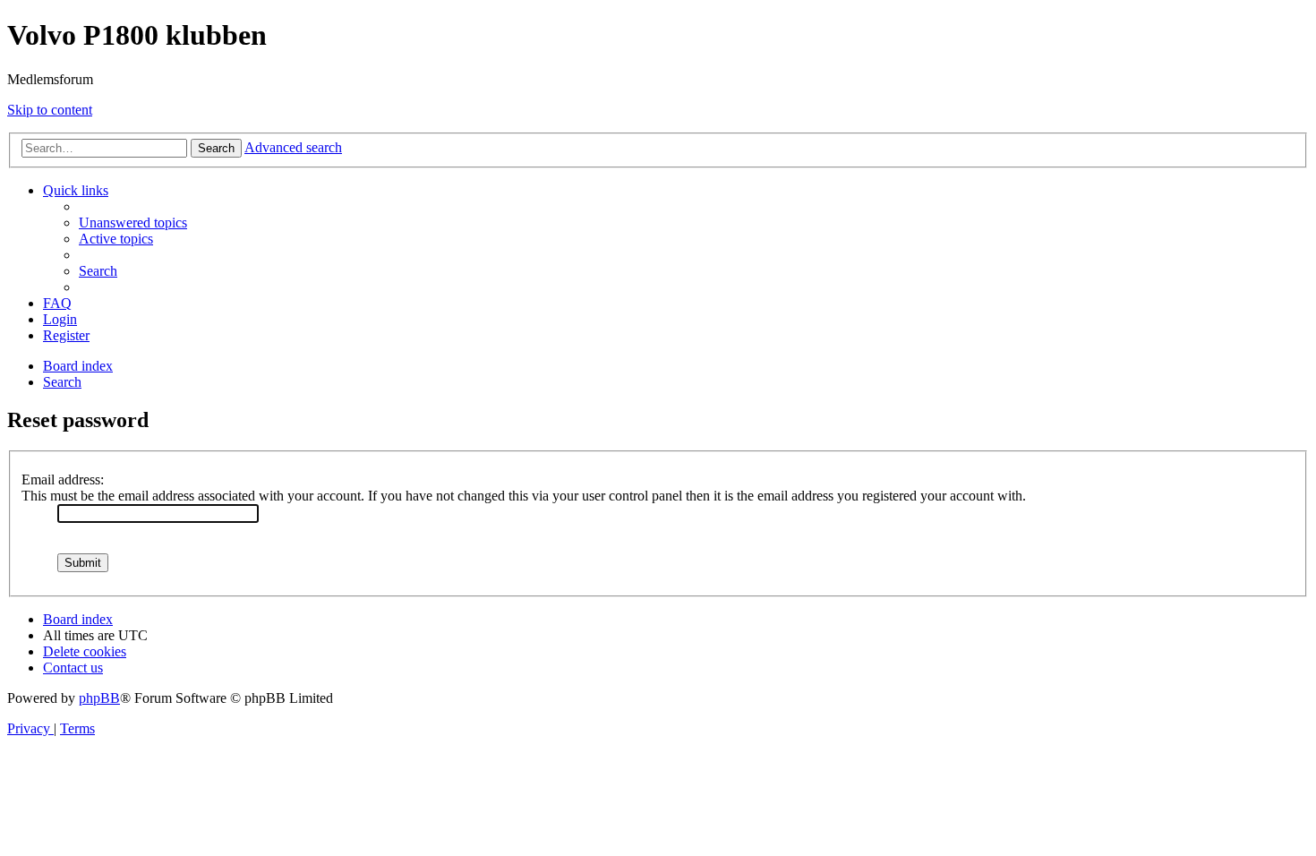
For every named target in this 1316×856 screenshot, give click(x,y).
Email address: (62, 479)
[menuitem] (133, 222)
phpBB (99, 698)
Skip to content (49, 109)
